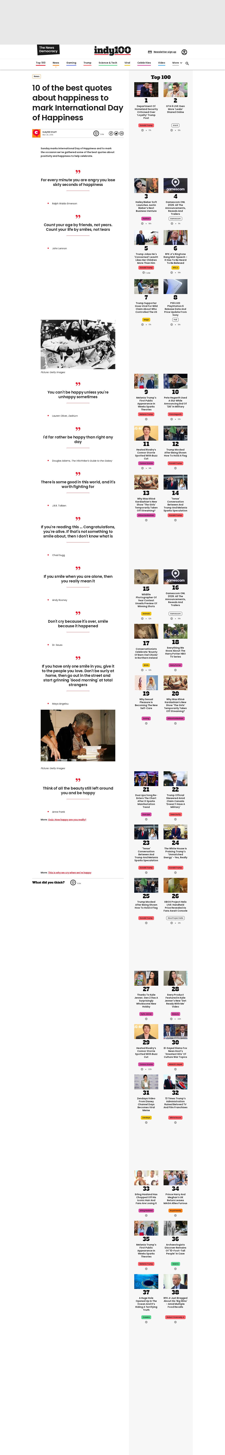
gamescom (175, 218)
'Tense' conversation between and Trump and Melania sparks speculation (175, 504)
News (56, 62)
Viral (127, 62)
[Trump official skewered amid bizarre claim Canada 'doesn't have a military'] (176, 778)
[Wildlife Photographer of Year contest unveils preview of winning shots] (146, 577)
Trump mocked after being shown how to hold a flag (175, 452)
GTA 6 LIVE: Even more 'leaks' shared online (175, 109)
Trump (87, 62)
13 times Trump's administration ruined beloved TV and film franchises (175, 1103)
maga (146, 319)
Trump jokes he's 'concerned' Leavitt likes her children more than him (146, 258)
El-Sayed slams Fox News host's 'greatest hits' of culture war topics (175, 1052)
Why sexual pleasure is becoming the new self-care (146, 704)
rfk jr (175, 267)
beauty (175, 1014)
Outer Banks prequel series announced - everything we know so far (175, 1399)
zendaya (146, 1117)
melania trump (146, 414)
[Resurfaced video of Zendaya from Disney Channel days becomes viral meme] (146, 1082)
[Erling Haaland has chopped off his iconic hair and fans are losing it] (146, 1177)
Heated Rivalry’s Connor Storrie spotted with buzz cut (146, 454)
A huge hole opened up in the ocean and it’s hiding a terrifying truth (146, 1304)
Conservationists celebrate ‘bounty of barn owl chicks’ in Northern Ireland (146, 653)
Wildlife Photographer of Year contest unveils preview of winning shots (146, 600)
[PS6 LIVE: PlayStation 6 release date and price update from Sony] (176, 286)
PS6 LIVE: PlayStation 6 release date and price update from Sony (175, 309)
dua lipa (146, 814)
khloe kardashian (146, 515)
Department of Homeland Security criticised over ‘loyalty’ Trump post (146, 112)
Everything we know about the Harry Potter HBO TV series (175, 652)
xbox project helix (175, 918)
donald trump (146, 125)
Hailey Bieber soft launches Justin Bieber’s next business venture (146, 206)
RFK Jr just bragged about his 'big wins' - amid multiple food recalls (175, 1302)
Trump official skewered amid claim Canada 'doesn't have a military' (175, 801)
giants (175, 1264)
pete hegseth (175, 414)
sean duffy (175, 814)
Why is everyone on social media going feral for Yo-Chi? (146, 1396)
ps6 (175, 319)
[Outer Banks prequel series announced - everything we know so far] (176, 1377)
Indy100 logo (112, 51)
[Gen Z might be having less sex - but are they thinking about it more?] (146, 682)
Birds (146, 665)
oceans (146, 1317)
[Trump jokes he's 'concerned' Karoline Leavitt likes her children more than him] (146, 237)
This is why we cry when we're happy (69, 872)
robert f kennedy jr (175, 1317)
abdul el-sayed (175, 1064)
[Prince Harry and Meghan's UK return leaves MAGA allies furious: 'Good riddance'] (176, 1177)
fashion (146, 218)
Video (161, 62)
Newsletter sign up (165, 51)
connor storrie (146, 463)
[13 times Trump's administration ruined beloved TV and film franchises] (176, 1082)
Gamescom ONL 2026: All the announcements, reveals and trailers (175, 208)
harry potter (175, 665)
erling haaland (146, 1210)
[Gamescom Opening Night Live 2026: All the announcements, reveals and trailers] (176, 185)
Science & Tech (108, 62)
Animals (146, 613)
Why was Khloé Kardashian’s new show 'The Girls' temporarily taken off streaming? (146, 504)
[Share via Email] (121, 133)
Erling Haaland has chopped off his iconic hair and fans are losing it (146, 1199)
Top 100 (40, 62)
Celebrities (144, 62)
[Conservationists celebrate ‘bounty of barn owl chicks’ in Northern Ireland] (146, 632)
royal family (175, 1210)
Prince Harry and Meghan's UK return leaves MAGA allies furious (175, 1199)
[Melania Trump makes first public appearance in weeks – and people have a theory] (146, 381)
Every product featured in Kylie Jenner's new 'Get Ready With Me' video (175, 1000)
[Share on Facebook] (111, 133)
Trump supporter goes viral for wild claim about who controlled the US (146, 307)
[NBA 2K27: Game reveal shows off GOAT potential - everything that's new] (176, 1430)
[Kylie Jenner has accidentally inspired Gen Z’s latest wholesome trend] (146, 978)
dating (146, 718)
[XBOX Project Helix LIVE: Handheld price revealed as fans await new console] (176, 885)
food (146, 1413)
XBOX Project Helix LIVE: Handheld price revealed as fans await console (175, 906)
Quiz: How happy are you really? (67, 819)
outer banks (175, 1413)
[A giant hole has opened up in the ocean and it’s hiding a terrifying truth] (146, 1281)
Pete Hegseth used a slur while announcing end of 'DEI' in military (175, 402)
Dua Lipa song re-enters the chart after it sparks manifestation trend (146, 801)
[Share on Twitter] (116, 133)
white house (175, 1117)
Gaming (71, 62)
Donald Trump (175, 867)
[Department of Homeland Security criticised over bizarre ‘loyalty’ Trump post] (146, 89)
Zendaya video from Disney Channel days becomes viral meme (146, 1104)
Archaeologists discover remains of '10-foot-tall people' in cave (175, 1249)
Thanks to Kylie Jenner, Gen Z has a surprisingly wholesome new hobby (146, 1000)
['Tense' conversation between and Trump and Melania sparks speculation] (176, 482)
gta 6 (175, 125)
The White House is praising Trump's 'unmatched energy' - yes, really (175, 853)
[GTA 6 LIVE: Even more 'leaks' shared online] (176, 89)
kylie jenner (146, 1014)
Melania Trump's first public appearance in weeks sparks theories (146, 403)
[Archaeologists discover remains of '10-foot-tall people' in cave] (176, 1228)
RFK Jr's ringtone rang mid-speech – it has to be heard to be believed (175, 258)
